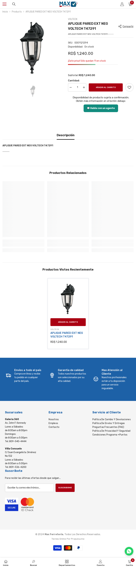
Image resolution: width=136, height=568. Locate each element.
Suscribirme (65, 487)
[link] (129, 87)
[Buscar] (14, 4)
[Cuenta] (122, 4)
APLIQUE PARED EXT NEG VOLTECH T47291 (66, 334)
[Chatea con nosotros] (129, 551)
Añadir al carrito (106, 87)
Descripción (65, 135)
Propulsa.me (77, 539)
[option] (32, 47)
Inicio (5, 11)
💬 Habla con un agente (101, 108)
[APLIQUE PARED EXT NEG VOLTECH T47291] (68, 299)
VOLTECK (72, 19)
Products (17, 11)
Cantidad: (74, 80)
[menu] (4, 4)
